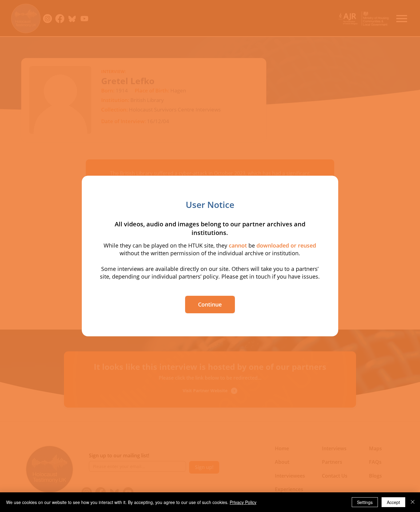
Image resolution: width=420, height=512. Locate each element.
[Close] (412, 502)
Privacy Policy (243, 502)
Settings (365, 502)
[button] (210, 304)
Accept (393, 502)
